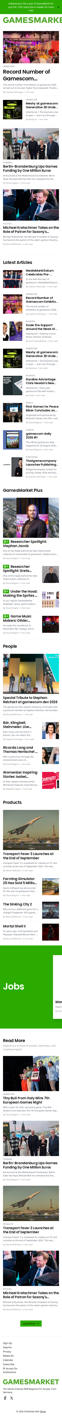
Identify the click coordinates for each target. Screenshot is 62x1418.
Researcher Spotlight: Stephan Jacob (25, 543)
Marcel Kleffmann (14, 244)
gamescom (8, 66)
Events (29, 402)
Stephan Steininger (14, 92)
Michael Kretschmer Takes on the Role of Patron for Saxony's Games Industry (31, 231)
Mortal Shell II (14, 926)
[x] (11, 1398)
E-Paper (30, 430)
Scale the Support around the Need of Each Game (40, 329)
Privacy (7, 1351)
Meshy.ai (32, 119)
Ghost (43, 1411)
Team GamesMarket (37, 341)
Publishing (32, 457)
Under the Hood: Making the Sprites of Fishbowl (20, 595)
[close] (58, 7)
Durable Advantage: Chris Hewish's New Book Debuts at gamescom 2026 (41, 385)
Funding (7, 162)
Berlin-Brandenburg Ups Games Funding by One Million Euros (30, 168)
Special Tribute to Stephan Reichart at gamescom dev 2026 (30, 699)
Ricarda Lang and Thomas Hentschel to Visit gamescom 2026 (21, 754)
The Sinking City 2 (17, 904)
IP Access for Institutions (10, 1370)
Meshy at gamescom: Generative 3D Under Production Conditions (42, 109)
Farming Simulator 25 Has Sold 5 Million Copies (20, 883)
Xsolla (31, 395)
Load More (29, 1323)
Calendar (8, 1360)
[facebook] (5, 1398)
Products (8, 1224)
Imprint (7, 1347)
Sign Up (7, 1343)
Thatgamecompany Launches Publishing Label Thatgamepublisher (41, 466)
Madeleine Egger (13, 789)
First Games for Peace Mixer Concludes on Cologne (42, 410)
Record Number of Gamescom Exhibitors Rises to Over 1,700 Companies (42, 303)
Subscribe (8, 1364)
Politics (7, 223)
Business (30, 321)
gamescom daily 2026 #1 (38, 436)
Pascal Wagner (12, 183)
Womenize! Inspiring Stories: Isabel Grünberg (20, 776)
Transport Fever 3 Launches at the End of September (28, 856)
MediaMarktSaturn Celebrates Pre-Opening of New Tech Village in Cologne (41, 276)
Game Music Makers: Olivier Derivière (17, 620)
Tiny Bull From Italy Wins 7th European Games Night (26, 1100)
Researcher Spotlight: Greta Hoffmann (16, 570)
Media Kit (8, 1355)
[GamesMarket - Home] (31, 1382)
